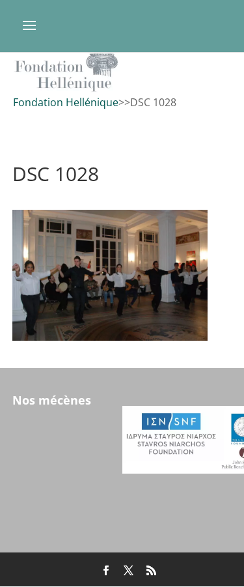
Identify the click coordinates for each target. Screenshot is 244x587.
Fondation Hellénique (65, 102)
